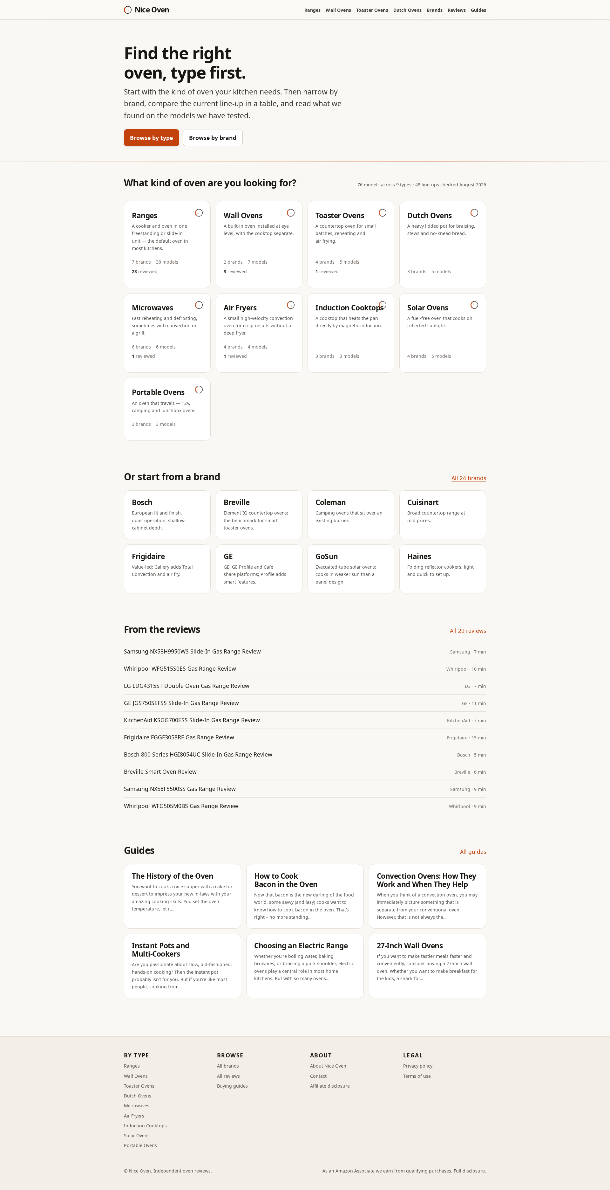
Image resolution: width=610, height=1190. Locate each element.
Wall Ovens (338, 10)
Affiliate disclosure (330, 1086)
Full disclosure (469, 1171)
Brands (435, 10)
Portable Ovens (140, 1145)
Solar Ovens (137, 1135)
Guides (478, 10)
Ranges (312, 10)
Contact (318, 1076)
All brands (228, 1066)
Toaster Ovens (372, 10)
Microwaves (136, 1106)
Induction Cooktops (145, 1126)
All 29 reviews (468, 630)
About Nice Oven (328, 1066)
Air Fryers (134, 1116)
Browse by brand (212, 138)
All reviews (228, 1076)
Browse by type (151, 138)
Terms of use (417, 1076)
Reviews (457, 10)
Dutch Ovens (407, 10)
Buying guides (232, 1086)
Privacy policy (417, 1066)
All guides (473, 851)
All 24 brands (468, 478)
